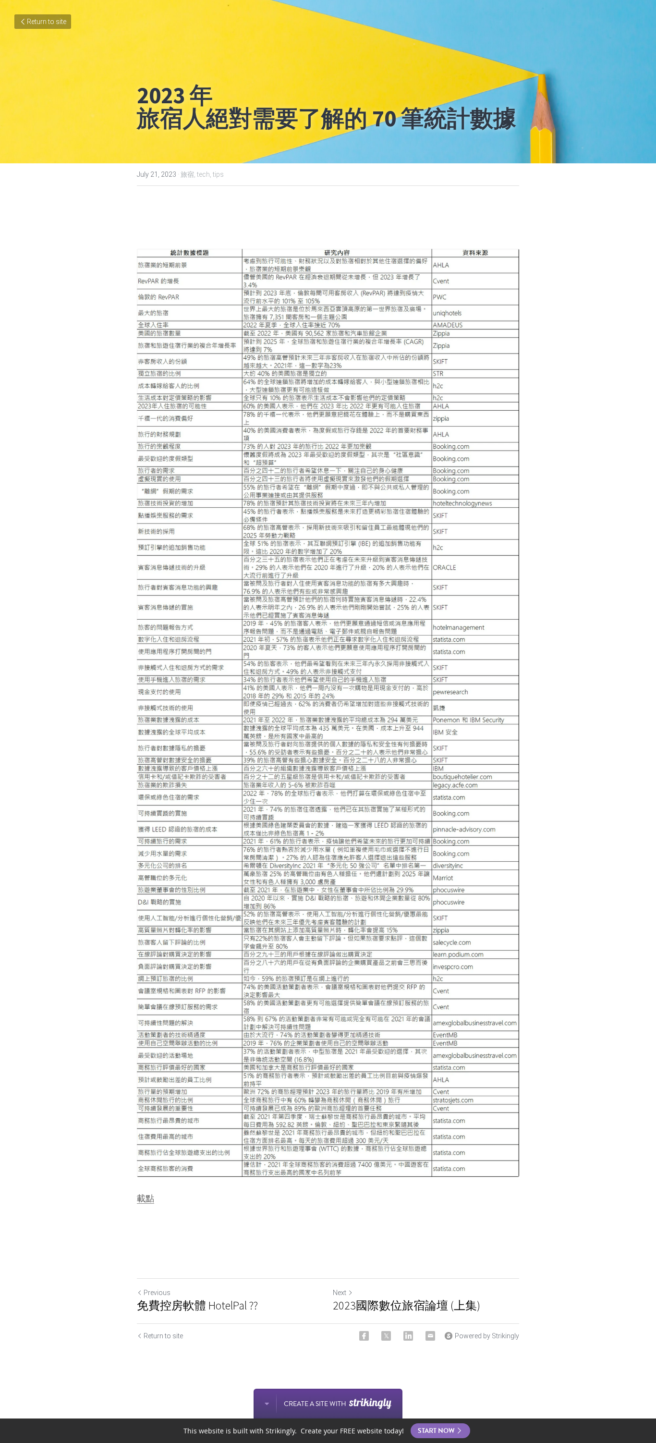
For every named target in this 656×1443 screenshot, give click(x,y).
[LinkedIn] (408, 1336)
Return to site (46, 21)
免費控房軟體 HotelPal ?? (197, 1305)
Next (339, 1292)
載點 (145, 1198)
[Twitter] (386, 1336)
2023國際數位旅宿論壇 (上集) (406, 1305)
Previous (157, 1292)
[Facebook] (364, 1336)
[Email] (430, 1336)
